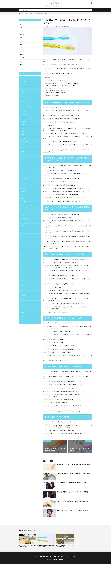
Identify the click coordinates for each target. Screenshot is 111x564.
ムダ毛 (22, 181)
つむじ (22, 87)
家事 (21, 208)
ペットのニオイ (24, 174)
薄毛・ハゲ (23, 282)
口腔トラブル (23, 201)
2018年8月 (22, 54)
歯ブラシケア (23, 215)
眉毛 (21, 258)
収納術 (31, 13)
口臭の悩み (63, 26)
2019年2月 (22, 34)
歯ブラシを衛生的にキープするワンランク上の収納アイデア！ (64, 545)
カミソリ (22, 107)
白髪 (21, 251)
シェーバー (23, 118)
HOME (21, 13)
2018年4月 (22, 67)
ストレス (22, 134)
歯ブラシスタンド (24, 218)
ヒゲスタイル (23, 154)
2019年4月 (22, 27)
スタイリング (23, 131)
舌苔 (21, 278)
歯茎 (21, 228)
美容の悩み (23, 272)
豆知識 (22, 285)
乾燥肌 (22, 185)
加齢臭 (22, 195)
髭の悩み (22, 315)
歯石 (21, 221)
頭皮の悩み (52, 5)
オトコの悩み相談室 (59, 559)
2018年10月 (22, 47)
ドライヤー (23, 144)
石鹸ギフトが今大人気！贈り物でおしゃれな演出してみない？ (73, 501)
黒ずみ (22, 318)
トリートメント (24, 141)
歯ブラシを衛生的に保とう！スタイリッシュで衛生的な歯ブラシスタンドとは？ (62, 83)
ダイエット (23, 138)
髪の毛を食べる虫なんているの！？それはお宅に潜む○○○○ (72, 510)
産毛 (21, 248)
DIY (21, 77)
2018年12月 (22, 41)
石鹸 (21, 268)
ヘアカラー (23, 168)
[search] (91, 10)
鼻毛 (21, 322)
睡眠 (21, 265)
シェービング (23, 121)
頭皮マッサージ (24, 302)
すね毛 (22, 84)
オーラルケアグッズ (25, 101)
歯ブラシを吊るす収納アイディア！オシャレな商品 (56, 88)
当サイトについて (64, 5)
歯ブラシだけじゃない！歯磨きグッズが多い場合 (55, 92)
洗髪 (21, 238)
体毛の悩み (23, 188)
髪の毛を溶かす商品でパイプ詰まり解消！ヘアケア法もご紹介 (73, 473)
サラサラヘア (23, 114)
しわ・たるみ (23, 81)
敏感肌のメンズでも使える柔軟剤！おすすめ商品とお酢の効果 (73, 464)
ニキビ (22, 148)
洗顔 (21, 235)
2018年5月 (22, 64)
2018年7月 (22, 57)
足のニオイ (23, 288)
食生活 (22, 305)
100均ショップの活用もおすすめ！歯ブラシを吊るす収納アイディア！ (60, 85)
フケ (21, 161)
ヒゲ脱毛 (22, 158)
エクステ (22, 91)
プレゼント (23, 164)
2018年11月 (22, 44)
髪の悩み (58, 5)
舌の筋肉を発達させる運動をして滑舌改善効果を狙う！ (71, 482)
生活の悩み (26, 13)
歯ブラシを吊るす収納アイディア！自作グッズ (55, 90)
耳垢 (21, 275)
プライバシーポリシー (70, 556)
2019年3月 (22, 31)
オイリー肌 (23, 97)
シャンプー (23, 124)
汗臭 (21, 231)
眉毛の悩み (47, 5)
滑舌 (21, 241)
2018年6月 (22, 61)
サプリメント (23, 111)
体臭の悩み (23, 191)
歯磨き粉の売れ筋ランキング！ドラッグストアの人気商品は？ (73, 492)
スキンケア (23, 128)
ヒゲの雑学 (23, 151)
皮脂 (21, 255)
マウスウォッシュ (24, 178)
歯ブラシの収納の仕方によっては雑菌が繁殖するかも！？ (57, 80)
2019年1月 (22, 37)
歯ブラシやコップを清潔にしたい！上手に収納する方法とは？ (27, 545)
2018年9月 (22, 51)
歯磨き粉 (22, 225)
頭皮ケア (22, 298)
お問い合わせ (61, 556)
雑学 (21, 292)
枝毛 (21, 211)
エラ (21, 94)
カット (22, 104)
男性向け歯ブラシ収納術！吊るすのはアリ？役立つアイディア (45, 13)
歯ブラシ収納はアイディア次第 (52, 95)
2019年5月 (22, 24)
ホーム (42, 5)
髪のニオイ (23, 308)
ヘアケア (22, 171)
